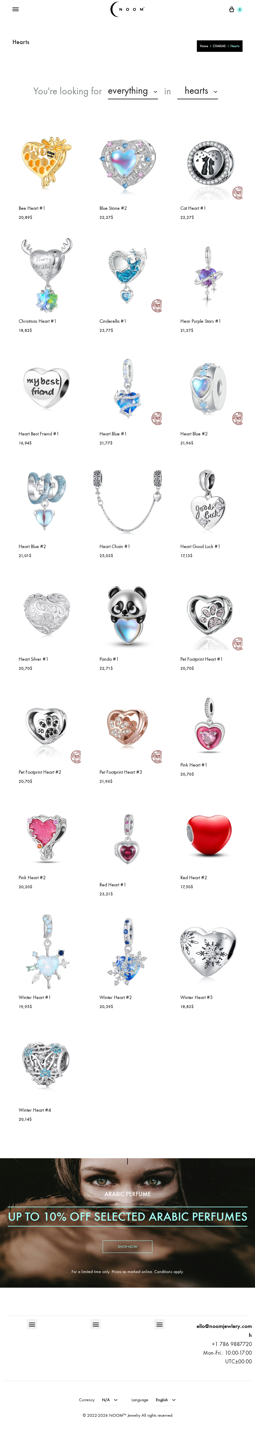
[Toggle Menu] (15, 9)
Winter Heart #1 (35, 997)
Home (204, 46)
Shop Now (127, 1247)
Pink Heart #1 (193, 765)
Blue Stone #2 (113, 208)
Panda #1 (109, 659)
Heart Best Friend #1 (39, 434)
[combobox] (133, 91)
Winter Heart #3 (196, 997)
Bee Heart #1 (32, 208)
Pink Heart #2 (32, 877)
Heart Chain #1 (115, 546)
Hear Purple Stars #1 (200, 321)
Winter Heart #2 (116, 997)
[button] (32, 1324)
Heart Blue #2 (194, 434)
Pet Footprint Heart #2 (40, 772)
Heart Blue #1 (113, 434)
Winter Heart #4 (35, 1110)
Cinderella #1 (113, 321)
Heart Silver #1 (34, 659)
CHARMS (219, 46)
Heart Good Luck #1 (200, 546)
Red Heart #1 (113, 885)
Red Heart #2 (193, 877)
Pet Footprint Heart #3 (121, 772)
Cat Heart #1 (193, 208)
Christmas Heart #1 (38, 321)
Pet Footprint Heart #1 (201, 659)
